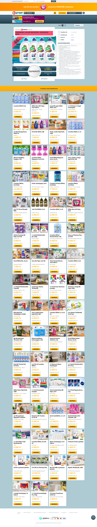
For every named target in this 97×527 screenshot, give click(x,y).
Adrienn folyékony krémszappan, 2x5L (37, 339)
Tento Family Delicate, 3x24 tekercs (56, 261)
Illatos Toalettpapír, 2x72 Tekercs (57, 442)
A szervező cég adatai (73, 512)
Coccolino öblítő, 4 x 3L (74, 132)
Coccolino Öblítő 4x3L (20, 106)
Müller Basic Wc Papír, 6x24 (74, 210)
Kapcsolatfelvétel (27, 512)
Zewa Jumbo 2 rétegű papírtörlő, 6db (74, 158)
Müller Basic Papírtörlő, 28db (20, 390)
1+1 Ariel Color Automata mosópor (57, 287)
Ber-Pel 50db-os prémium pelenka (57, 468)
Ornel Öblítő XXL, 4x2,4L (21, 261)
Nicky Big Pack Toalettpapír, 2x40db (20, 313)
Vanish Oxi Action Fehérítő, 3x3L (55, 339)
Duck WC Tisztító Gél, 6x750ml (20, 365)
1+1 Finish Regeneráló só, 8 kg (75, 390)
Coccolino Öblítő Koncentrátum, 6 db (55, 235)
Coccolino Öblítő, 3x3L (74, 261)
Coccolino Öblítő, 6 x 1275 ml (57, 313)
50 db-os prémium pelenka (21, 467)
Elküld (53, 1)
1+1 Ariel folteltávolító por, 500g (38, 235)
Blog (18, 513)
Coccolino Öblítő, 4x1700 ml (39, 442)
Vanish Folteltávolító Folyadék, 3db (74, 416)
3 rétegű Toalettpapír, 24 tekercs (21, 494)
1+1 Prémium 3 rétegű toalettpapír (74, 106)
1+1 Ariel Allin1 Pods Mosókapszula (19, 442)
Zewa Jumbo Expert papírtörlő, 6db (37, 313)
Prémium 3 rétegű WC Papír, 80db (74, 287)
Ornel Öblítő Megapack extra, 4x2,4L (56, 158)
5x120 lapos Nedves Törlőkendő (37, 287)
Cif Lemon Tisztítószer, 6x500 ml (56, 494)
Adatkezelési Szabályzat (93, 517)
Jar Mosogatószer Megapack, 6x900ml (19, 416)
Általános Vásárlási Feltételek (40, 512)
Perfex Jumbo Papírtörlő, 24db (57, 132)
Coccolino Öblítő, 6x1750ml (18, 184)
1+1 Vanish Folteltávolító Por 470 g (75, 365)
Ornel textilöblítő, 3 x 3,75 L (57, 416)
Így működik (62, 13)
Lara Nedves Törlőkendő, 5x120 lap (75, 313)
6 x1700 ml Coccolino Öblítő (38, 365)
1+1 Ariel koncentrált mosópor (38, 390)
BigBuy (72, 39)
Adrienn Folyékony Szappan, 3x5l (19, 158)
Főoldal (19, 512)
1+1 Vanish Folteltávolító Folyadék (21, 287)
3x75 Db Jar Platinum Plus (39, 467)
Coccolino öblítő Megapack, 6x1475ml (38, 158)
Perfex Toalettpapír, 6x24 (39, 183)
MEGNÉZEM (18, 116)
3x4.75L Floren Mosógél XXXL (20, 210)
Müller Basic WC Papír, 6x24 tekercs (38, 106)
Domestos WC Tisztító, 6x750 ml (38, 416)
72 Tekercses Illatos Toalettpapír (55, 365)
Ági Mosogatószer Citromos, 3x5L (19, 339)
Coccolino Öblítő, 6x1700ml (73, 184)
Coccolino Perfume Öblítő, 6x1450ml (57, 184)
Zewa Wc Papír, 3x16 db (38, 261)
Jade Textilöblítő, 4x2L (38, 209)
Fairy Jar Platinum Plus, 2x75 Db (75, 235)
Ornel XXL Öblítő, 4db (38, 132)
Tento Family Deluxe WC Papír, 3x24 (57, 390)
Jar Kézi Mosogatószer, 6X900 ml (20, 132)
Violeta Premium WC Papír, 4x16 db (19, 235)
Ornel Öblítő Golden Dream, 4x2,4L (74, 339)
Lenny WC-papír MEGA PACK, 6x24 (56, 106)
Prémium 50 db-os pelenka (75, 441)
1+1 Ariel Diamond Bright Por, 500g (39, 494)
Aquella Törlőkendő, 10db (75, 467)
